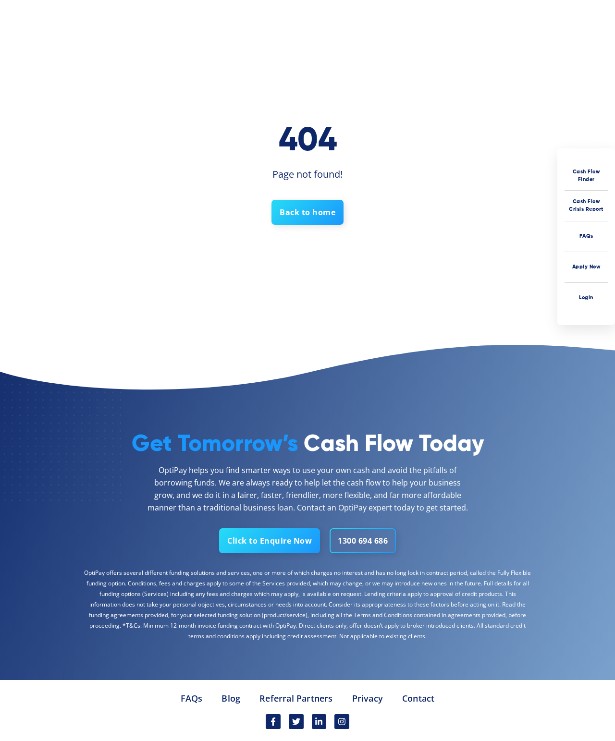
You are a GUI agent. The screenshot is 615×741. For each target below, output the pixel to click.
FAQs (586, 236)
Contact (418, 698)
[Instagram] (341, 721)
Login (586, 297)
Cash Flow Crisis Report (586, 205)
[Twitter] (296, 721)
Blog (230, 698)
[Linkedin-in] (319, 721)
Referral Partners (295, 698)
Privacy (367, 698)
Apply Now (586, 266)
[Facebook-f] (273, 721)
